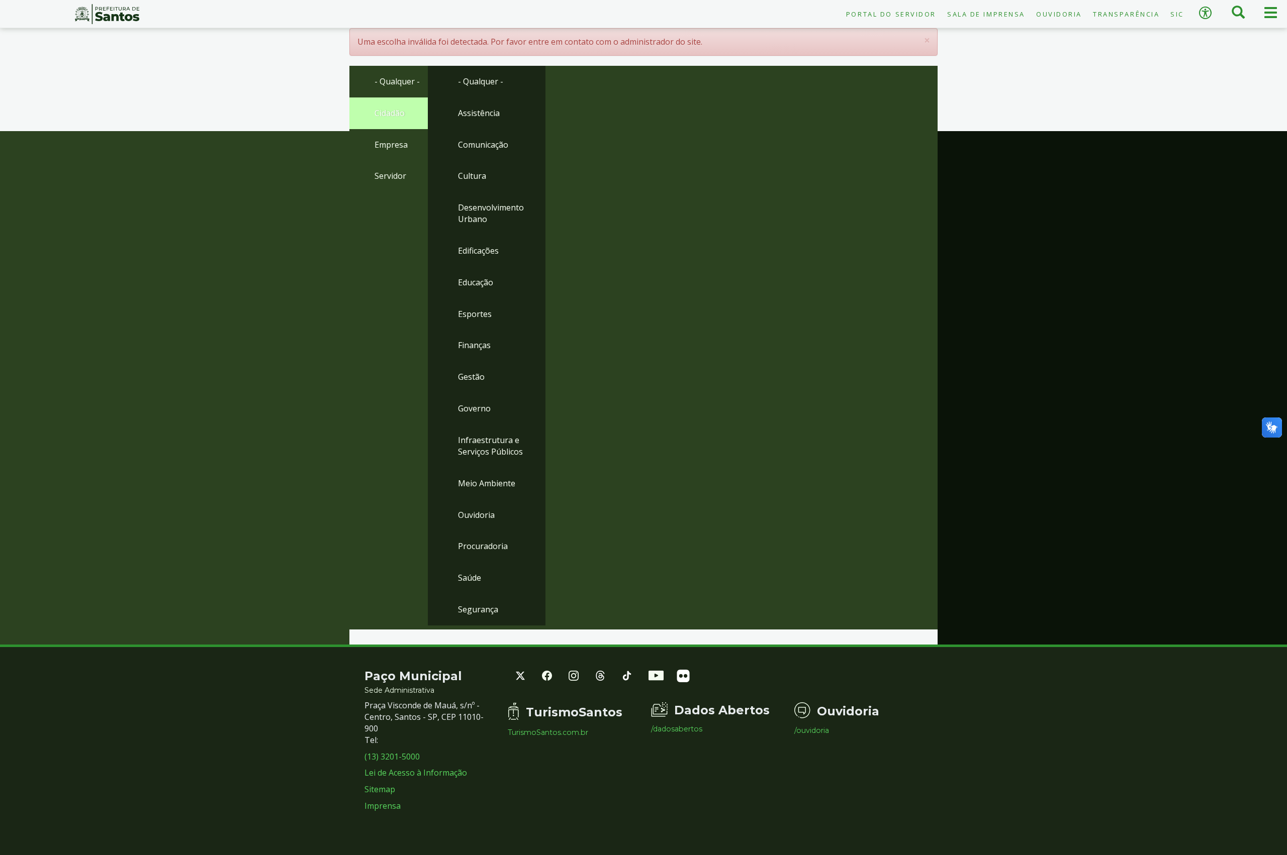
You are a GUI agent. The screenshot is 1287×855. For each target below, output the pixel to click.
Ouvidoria (1059, 14)
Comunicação (483, 144)
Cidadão (390, 113)
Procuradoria (483, 546)
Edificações (478, 250)
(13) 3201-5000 (392, 756)
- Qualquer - (397, 81)
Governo (474, 408)
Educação (475, 282)
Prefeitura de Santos (107, 14)
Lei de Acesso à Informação (415, 772)
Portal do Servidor (891, 14)
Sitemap (379, 789)
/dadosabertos (676, 728)
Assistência (479, 113)
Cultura (472, 175)
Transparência (1126, 14)
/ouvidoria (811, 730)
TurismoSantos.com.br (548, 732)
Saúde (469, 577)
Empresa (391, 144)
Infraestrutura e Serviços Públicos (490, 446)
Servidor (390, 175)
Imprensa (382, 805)
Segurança (478, 609)
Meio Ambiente (486, 483)
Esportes (475, 313)
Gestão (471, 376)
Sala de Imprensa (986, 14)
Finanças (474, 345)
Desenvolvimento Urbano (491, 213)
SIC (1177, 14)
